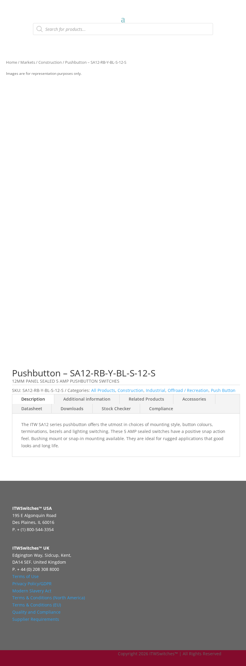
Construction (50, 62)
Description (33, 399)
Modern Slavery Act (31, 591)
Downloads (72, 408)
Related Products (146, 399)
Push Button (223, 390)
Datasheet (31, 408)
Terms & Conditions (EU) (36, 605)
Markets (27, 62)
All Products (103, 390)
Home (11, 62)
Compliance (161, 408)
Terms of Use (25, 576)
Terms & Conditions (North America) (48, 597)
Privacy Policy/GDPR (32, 583)
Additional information (86, 399)
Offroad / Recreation (188, 390)
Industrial (155, 390)
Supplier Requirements (35, 619)
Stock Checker (116, 408)
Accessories (194, 399)
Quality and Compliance (36, 612)
